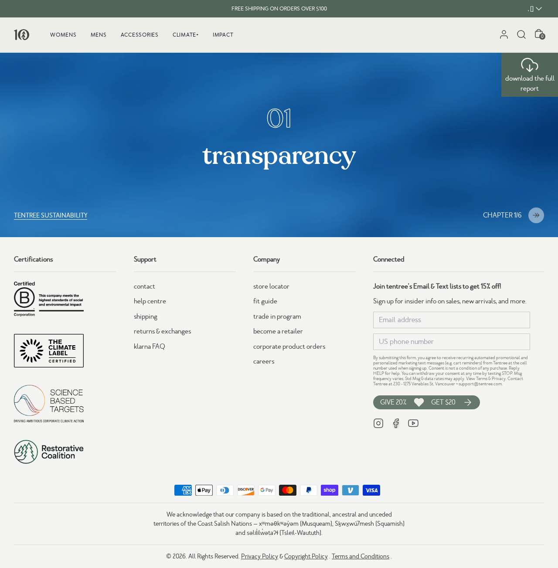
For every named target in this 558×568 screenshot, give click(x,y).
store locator (271, 286)
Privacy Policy (259, 556)
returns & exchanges (162, 331)
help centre (150, 301)
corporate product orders (289, 346)
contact (144, 286)
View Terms (476, 378)
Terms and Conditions (360, 556)
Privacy (499, 378)
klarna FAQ (149, 346)
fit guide (265, 301)
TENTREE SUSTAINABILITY (50, 215)
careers (263, 361)
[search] (521, 34)
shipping (145, 316)
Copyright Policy (306, 556)
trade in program (277, 316)
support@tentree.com (480, 384)
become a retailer (278, 331)
